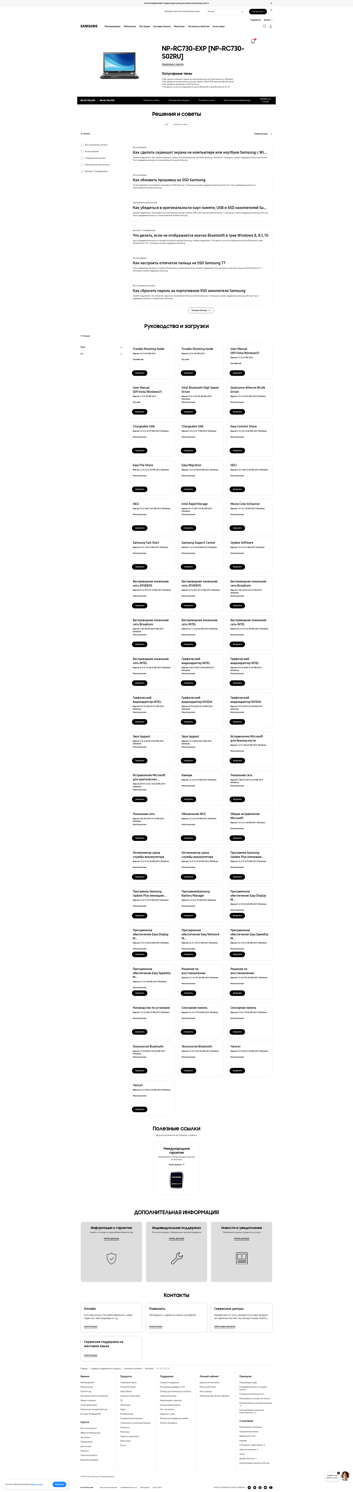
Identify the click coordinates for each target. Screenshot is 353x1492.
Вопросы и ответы (181, 124)
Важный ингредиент (89, 1460)
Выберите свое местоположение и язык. (182, 11)
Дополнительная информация (237, 100)
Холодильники (126, 1414)
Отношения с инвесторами (251, 1445)
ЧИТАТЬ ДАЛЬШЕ (111, 1238)
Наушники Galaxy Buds (130, 1396)
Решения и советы (151, 100)
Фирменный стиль (247, 1436)
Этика (241, 1454)
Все (166, 124)
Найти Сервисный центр (224, 1326)
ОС (82, 354)
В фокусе (85, 1451)
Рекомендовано (87, 1382)
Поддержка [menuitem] (255, 20)
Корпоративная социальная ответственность (251, 1411)
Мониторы (125, 1432)
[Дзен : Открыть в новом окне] (265, 1487)
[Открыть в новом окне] (249, 1487)
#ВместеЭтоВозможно (91, 1433)
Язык (83, 347)
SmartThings (86, 1391)
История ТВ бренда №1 (91, 1414)
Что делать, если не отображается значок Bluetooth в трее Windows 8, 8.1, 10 (196, 87)
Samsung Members (208, 1387)
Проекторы (125, 1405)
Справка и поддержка (169, 1382)
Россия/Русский (87, 1487)
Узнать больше (90, 1326)
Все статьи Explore (89, 1428)
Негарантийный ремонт (170, 1405)
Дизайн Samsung (247, 1458)
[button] (200, 154)
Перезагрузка (86, 1442)
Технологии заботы (89, 1455)
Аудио (123, 1409)
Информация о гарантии (173, 64)
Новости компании (247, 1449)
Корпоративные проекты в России (254, 1463)
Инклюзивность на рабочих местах (254, 1398)
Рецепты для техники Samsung (94, 1409)
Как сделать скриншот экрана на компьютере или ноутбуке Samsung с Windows (198, 79)
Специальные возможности (251, 1394)
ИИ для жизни (87, 1387)
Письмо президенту (168, 1423)
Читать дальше (175, 1164)
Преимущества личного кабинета (214, 1396)
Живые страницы (88, 1400)
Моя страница (206, 1391)
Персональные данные (108, 1487)
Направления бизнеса (249, 1431)
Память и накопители (129, 1436)
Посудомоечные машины (131, 1418)
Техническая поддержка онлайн (174, 1418)
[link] (252, 41)
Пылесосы (124, 1427)
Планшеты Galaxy (128, 1387)
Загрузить (139, 373)
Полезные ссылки (206, 100)
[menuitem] (112, 26)
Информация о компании (250, 1427)
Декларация (144, 1487)
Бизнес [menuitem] (267, 20)
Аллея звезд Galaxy (89, 1405)
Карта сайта (157, 1487)
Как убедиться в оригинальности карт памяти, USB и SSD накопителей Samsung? (198, 82)
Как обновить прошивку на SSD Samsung (181, 84)
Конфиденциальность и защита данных (253, 1388)
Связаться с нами (167, 1414)
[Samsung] (88, 26)
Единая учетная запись (210, 1382)
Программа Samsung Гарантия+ (94, 1396)
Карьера (243, 1440)
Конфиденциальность (128, 1487)
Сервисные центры (168, 1396)
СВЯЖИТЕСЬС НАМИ (265, 100)
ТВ (121, 1400)
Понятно (59, 1484)
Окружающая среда (248, 1382)
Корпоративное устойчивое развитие (255, 1403)
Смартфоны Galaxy (128, 1382)
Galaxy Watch (126, 1391)
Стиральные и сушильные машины (135, 1423)
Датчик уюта (86, 1446)
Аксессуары (125, 1441)
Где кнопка (85, 1437)
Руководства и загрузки (179, 100)
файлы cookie (37, 1484)
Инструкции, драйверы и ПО (172, 1387)
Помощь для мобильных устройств (175, 1391)
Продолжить (258, 11)
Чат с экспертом (167, 1409)
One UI (123, 1445)
